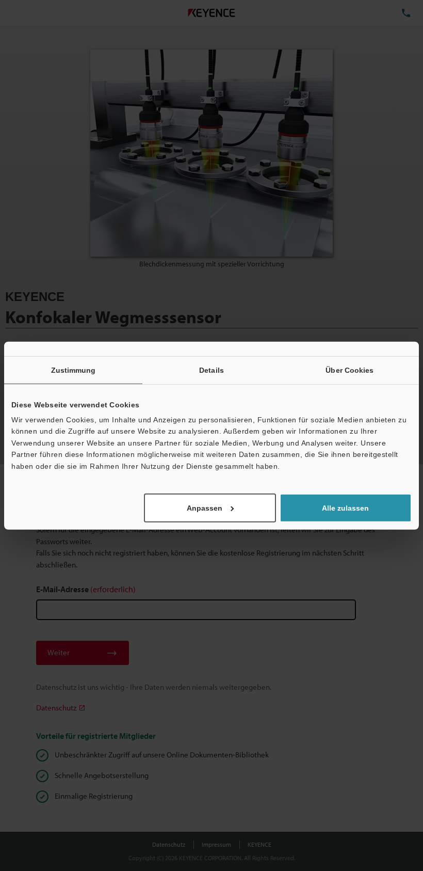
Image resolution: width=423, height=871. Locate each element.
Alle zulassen (345, 508)
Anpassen (204, 508)
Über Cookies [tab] (349, 370)
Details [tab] (211, 370)
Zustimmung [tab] (73, 370)
